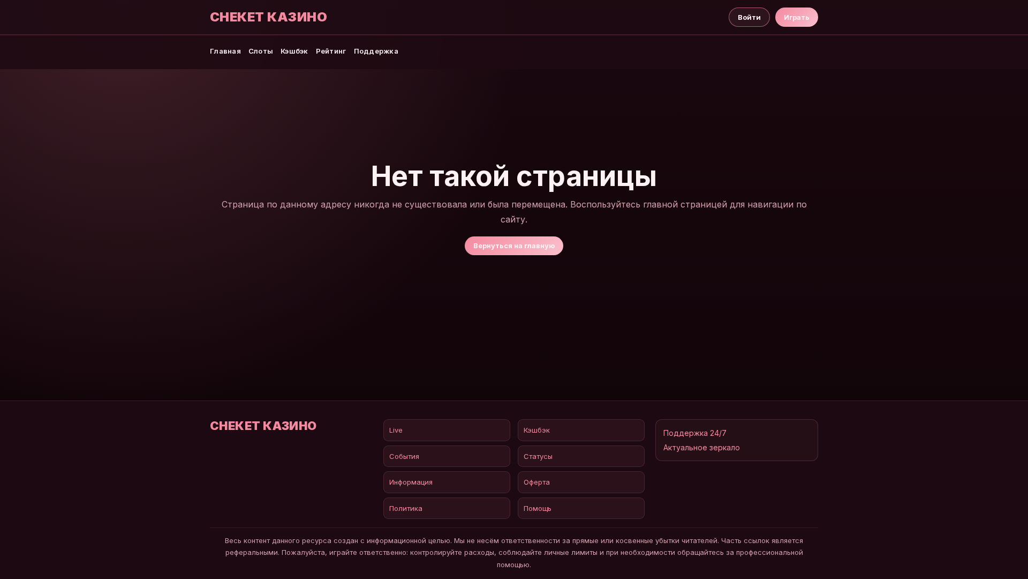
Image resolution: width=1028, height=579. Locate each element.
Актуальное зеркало (701, 447)
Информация (411, 482)
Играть (797, 17)
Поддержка (376, 51)
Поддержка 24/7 (695, 432)
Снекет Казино (268, 17)
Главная (225, 51)
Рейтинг (331, 51)
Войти (749, 17)
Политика (405, 508)
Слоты (260, 51)
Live (396, 430)
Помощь (537, 508)
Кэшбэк (294, 51)
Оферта (537, 482)
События (404, 456)
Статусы (538, 456)
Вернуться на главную (514, 245)
